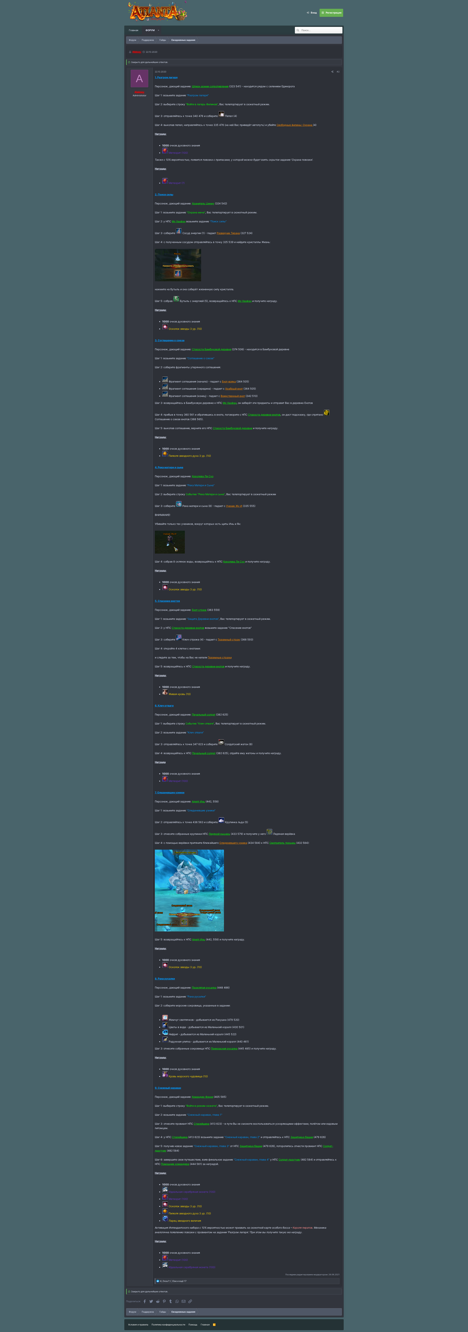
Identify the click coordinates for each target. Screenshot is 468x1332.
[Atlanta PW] (181, 13)
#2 (338, 71)
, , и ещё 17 (173, 1281)
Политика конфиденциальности (168, 1324)
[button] (158, 30)
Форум (150, 30)
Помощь (192, 1324)
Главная (133, 30)
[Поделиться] (332, 72)
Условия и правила (138, 1324)
